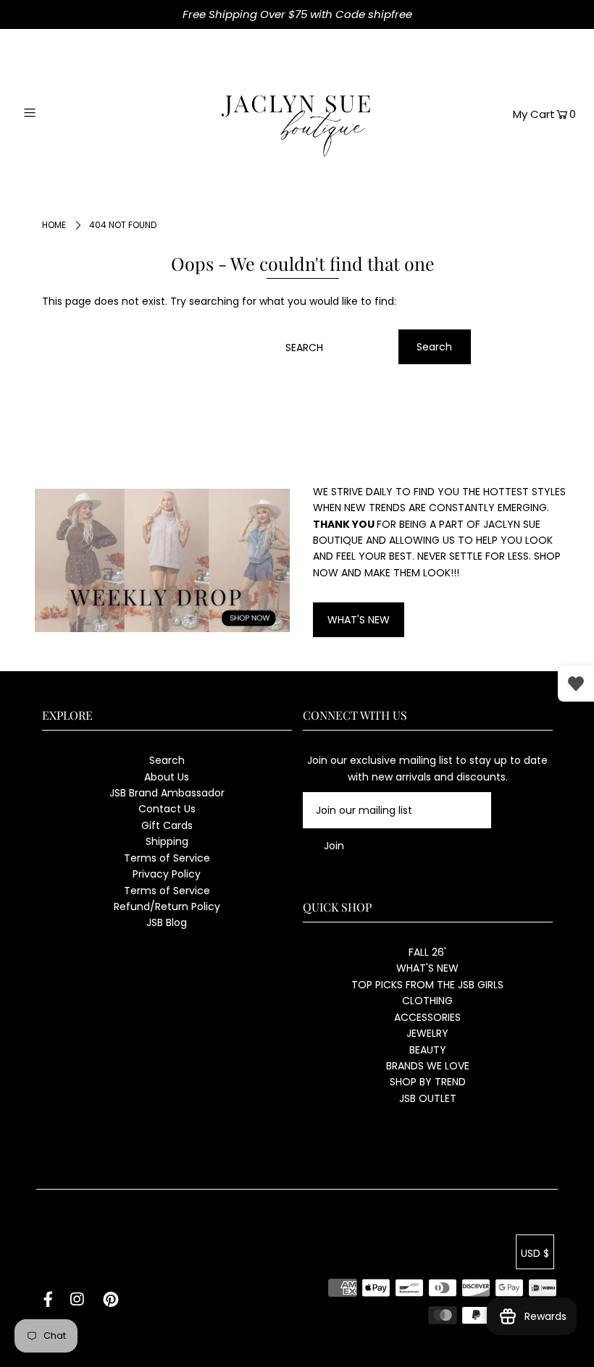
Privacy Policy (167, 874)
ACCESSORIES (427, 1017)
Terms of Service (167, 858)
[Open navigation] (59, 113)
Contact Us (167, 809)
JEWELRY (427, 1033)
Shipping (167, 841)
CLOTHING (427, 1000)
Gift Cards (167, 825)
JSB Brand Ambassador (167, 793)
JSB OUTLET (427, 1098)
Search (167, 760)
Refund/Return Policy (167, 906)
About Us (166, 777)
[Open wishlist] (576, 683)
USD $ (535, 1253)
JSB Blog (166, 922)
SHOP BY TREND (428, 1081)
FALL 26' (427, 952)
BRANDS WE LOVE (427, 1066)
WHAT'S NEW (358, 620)
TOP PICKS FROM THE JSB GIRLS (427, 984)
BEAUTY (427, 1050)
